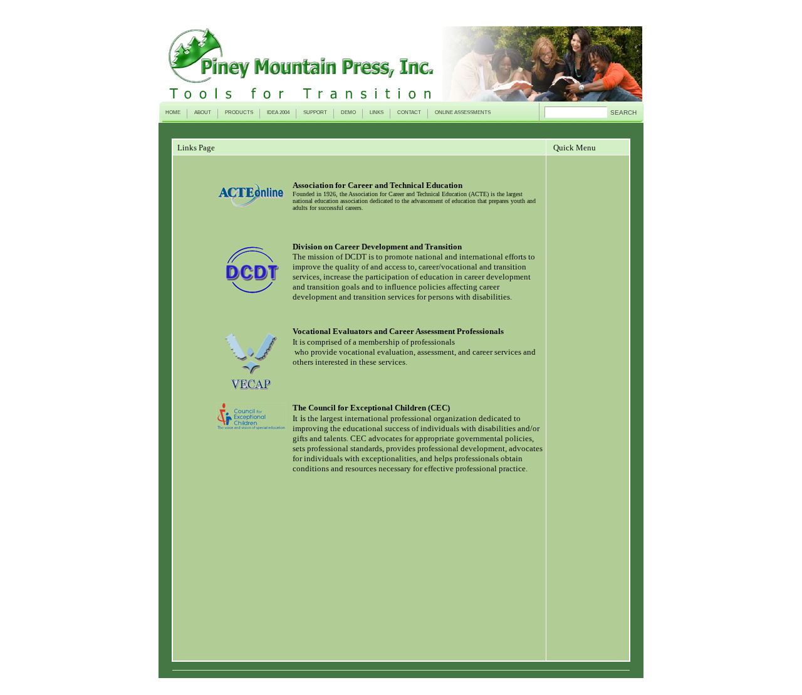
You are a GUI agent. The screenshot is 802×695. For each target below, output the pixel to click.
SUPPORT (315, 112)
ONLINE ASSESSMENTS (463, 112)
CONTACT (409, 112)
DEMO (348, 112)
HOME (172, 112)
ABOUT (202, 112)
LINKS (376, 112)
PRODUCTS (239, 112)
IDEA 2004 (278, 112)
